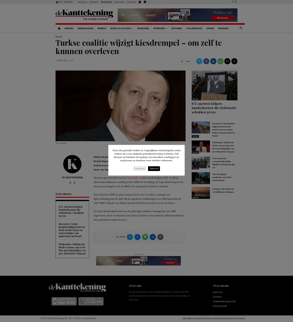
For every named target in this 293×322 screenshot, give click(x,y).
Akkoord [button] (154, 168)
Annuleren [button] (140, 168)
